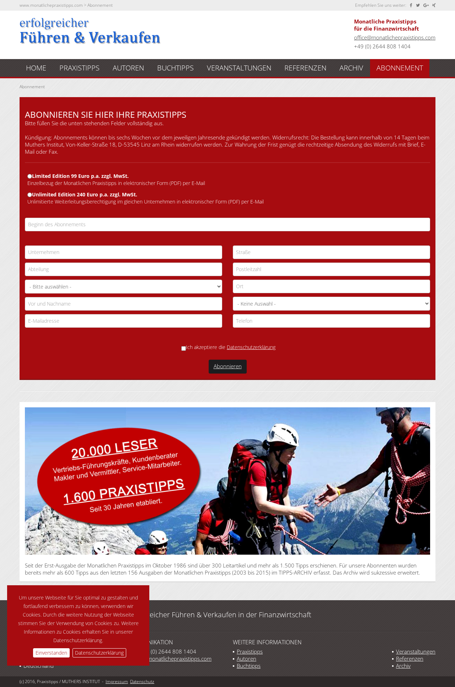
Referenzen (409, 658)
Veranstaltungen (415, 651)
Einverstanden (51, 652)
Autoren (246, 658)
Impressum (117, 681)
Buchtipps (249, 665)
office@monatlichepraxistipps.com (394, 37)
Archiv (403, 665)
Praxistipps (250, 651)
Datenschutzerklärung (99, 652)
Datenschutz (142, 681)
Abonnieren (228, 366)
